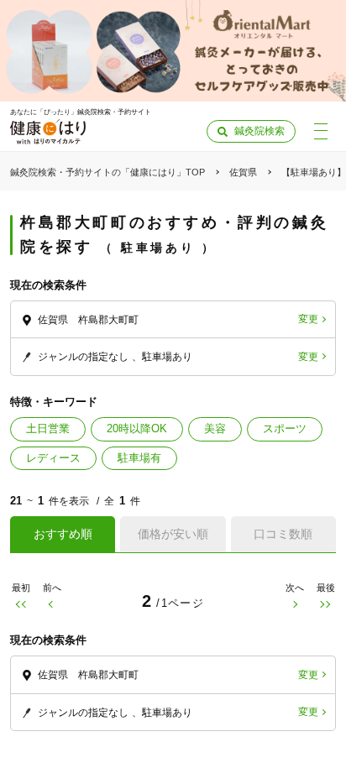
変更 (308, 319)
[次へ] (294, 603)
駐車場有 (139, 458)
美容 (215, 428)
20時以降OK (137, 428)
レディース (53, 458)
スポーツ (285, 428)
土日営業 (48, 428)
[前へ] (51, 603)
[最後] (325, 603)
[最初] (20, 603)
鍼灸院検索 (259, 131)
